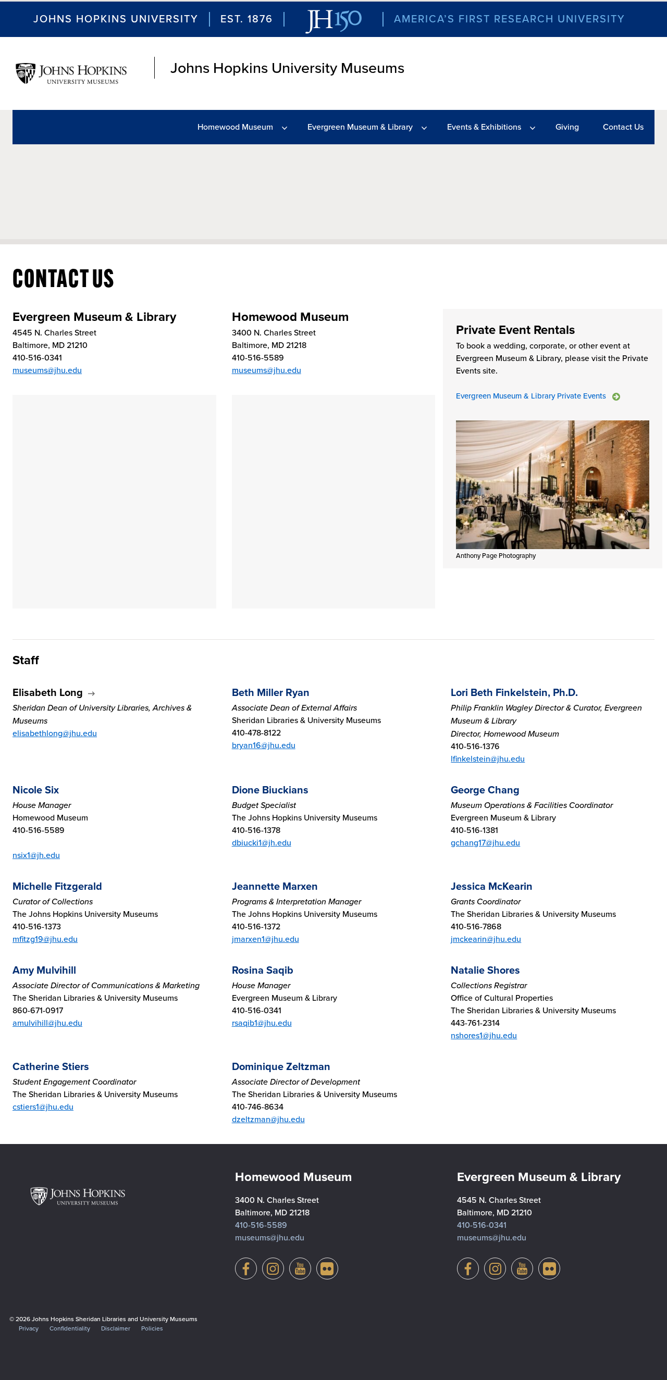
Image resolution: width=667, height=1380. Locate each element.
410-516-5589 (261, 1225)
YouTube (300, 1268)
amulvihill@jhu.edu (47, 1023)
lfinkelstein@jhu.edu (488, 759)
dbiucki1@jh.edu (261, 843)
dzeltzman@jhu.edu (268, 1119)
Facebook (246, 1268)
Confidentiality (70, 1328)
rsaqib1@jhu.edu (262, 1023)
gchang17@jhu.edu (485, 843)
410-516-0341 (482, 1225)
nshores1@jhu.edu (484, 1035)
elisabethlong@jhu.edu (55, 733)
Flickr (327, 1268)
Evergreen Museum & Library (360, 127)
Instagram (273, 1268)
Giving (567, 127)
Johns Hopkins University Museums (287, 68)
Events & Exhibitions (484, 127)
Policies (152, 1328)
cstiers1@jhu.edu (43, 1107)
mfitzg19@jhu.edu (45, 939)
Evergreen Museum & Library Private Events (531, 396)
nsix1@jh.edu (36, 855)
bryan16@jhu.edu (263, 745)
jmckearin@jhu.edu (486, 939)
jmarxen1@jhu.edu (265, 939)
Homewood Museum (235, 127)
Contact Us (623, 127)
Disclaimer (115, 1328)
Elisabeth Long (48, 692)
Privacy (29, 1328)
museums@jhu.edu (47, 370)
